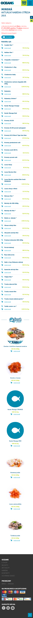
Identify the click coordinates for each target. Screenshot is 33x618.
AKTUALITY (5, 568)
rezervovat (7, 48)
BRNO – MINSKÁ (8, 584)
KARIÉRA (5, 570)
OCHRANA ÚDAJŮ (8, 576)
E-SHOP (4, 562)
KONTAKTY (6, 573)
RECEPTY (5, 565)
